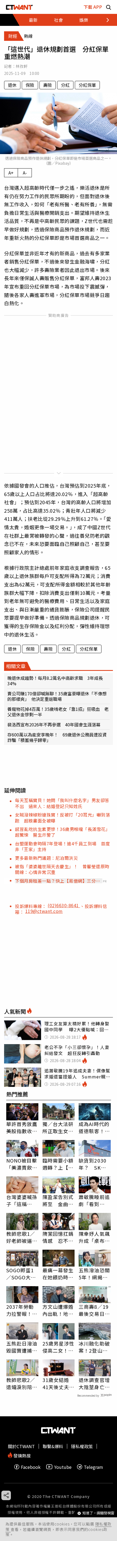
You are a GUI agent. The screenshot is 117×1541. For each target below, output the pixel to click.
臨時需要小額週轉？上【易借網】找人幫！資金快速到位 (58, 1164)
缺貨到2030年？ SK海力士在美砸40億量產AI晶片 (95, 1164)
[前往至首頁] (19, 7)
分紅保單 (87, 85)
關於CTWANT (21, 1446)
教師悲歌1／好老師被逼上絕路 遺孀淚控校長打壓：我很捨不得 (22, 1237)
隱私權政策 (82, 1446)
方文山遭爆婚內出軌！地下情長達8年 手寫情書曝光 (58, 1310)
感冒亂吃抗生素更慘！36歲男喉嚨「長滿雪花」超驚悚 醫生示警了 (62, 832)
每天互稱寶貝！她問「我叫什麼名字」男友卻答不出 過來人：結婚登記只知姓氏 (62, 803)
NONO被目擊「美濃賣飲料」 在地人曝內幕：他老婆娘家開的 (22, 1164)
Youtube (63, 1466)
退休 (12, 85)
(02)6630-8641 (64, 905)
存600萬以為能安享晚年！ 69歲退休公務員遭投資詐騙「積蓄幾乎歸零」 (57, 737)
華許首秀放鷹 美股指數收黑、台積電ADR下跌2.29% (22, 1127)
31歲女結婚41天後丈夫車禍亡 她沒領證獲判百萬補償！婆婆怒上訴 (58, 1383)
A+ (11, 172)
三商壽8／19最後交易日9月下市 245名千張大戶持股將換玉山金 (94, 1310)
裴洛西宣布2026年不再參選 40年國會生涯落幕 (53, 724)
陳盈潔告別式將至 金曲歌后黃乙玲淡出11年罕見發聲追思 (58, 1200)
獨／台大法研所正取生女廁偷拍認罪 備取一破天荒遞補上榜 (58, 1127)
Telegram (93, 1466)
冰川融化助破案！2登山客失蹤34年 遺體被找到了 (95, 1347)
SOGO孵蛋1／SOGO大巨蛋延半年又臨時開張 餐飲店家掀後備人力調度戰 (22, 1274)
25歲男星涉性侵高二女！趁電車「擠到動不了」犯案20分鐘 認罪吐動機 (58, 1347)
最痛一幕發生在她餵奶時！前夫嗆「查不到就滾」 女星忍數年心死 (58, 1274)
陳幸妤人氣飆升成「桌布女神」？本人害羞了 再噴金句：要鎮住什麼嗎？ (94, 1237)
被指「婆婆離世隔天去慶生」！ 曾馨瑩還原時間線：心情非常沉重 (62, 869)
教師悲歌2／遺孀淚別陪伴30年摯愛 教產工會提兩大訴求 (22, 1383)
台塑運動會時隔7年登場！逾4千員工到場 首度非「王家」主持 (62, 846)
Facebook (31, 1466)
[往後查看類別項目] (105, 20)
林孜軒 (21, 66)
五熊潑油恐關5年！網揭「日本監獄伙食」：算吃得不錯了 (94, 1274)
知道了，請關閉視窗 (98, 1513)
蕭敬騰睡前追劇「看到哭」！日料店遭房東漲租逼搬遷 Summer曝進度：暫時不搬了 (94, 1200)
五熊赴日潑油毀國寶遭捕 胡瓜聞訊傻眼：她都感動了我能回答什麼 (22, 1347)
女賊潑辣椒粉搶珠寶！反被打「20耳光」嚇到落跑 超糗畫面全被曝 (62, 817)
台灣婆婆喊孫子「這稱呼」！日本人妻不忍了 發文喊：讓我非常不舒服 (22, 1200)
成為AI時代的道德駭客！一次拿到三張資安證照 (94, 1127)
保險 (30, 85)
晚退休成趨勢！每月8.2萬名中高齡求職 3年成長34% (55, 681)
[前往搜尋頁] (108, 7)
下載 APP (93, 6)
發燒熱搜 (21, 1455)
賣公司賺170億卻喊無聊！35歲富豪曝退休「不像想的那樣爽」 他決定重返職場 (57, 696)
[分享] (6, 1495)
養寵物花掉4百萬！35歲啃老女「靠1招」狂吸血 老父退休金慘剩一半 (58, 712)
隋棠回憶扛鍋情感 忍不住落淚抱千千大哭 (58, 1237)
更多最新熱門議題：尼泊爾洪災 (46, 858)
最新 (33, 19)
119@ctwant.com (44, 911)
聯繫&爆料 (53, 1446)
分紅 (65, 85)
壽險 (47, 85)
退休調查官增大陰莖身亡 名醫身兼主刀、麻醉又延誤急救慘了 (94, 1383)
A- (25, 172)
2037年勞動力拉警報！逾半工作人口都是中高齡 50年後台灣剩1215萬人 (22, 1310)
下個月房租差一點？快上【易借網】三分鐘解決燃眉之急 (57, 880)
